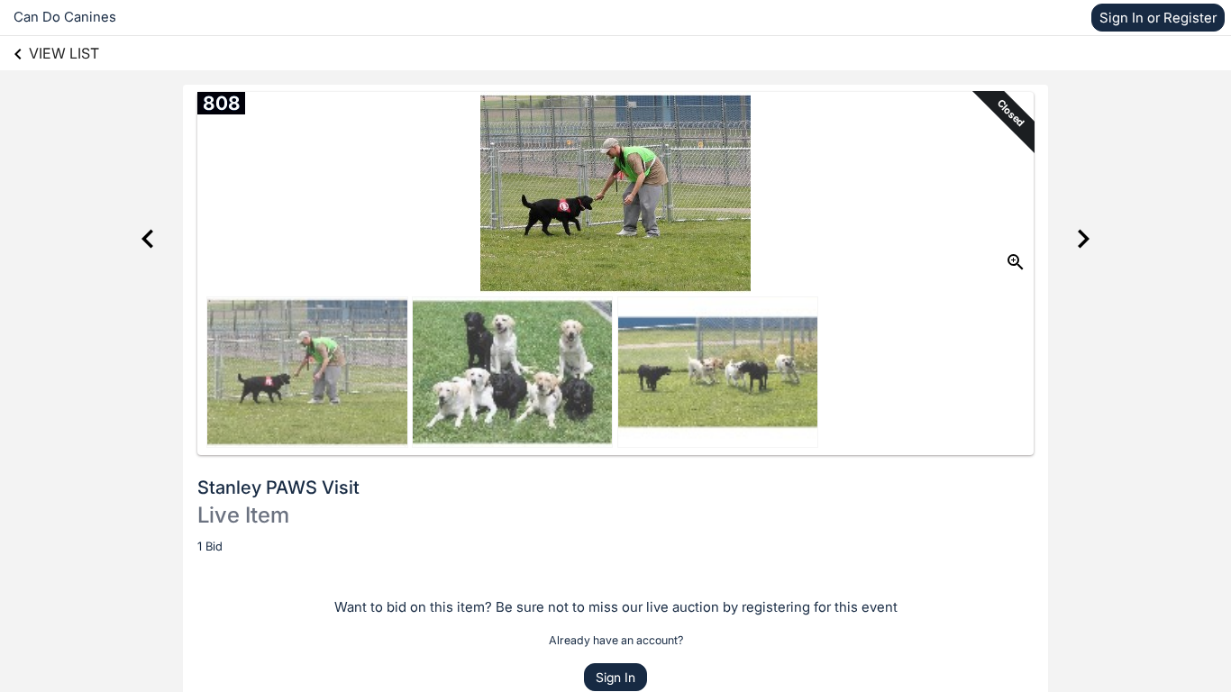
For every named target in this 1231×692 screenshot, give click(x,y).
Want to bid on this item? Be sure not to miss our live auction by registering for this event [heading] (616, 606)
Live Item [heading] (243, 515)
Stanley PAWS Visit (278, 487)
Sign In (615, 677)
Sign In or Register (1158, 17)
